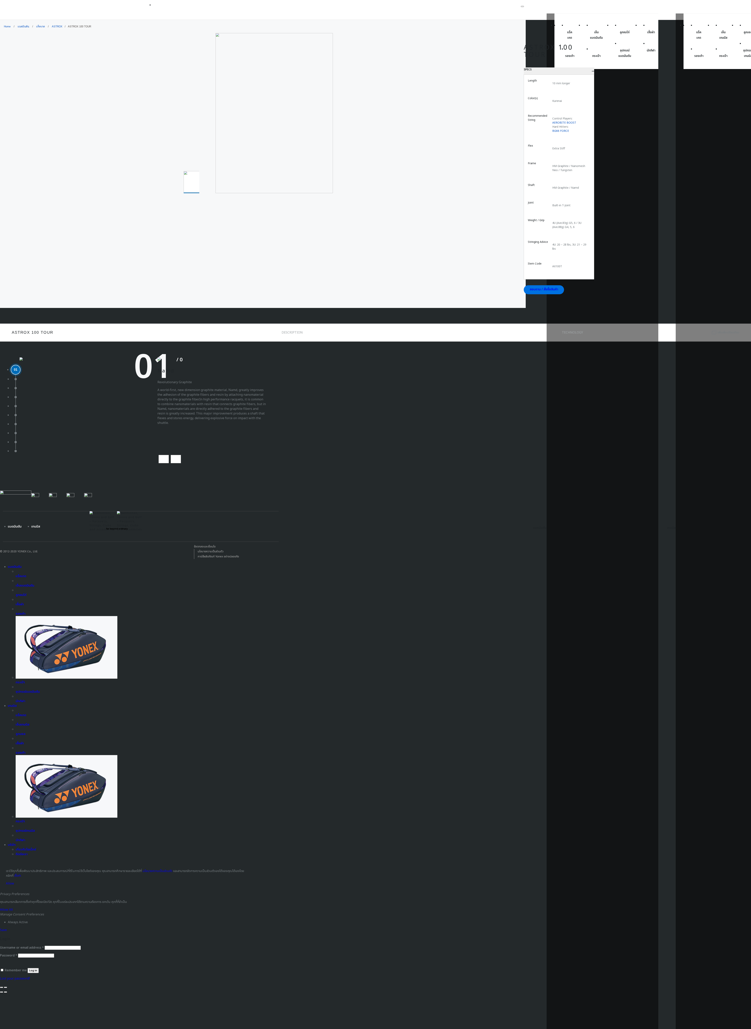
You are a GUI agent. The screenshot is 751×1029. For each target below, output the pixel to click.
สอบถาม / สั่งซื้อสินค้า (544, 289)
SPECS (528, 69)
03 (15, 388)
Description (292, 332)
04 (15, 397)
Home (7, 26)
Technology (572, 332)
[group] (192, 182)
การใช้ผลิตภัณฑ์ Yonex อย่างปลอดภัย (218, 556)
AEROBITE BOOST (564, 123)
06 (15, 415)
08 (15, 433)
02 (15, 379)
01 (15, 369)
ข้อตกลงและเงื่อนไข (205, 547)
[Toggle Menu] (522, 6)
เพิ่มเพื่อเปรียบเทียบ (728, 332)
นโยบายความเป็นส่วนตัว (211, 551)
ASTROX (57, 26)
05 (15, 406)
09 (15, 442)
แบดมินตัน (23, 26)
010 (15, 451)
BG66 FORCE (560, 131)
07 (15, 424)
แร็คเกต (40, 26)
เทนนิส (35, 526)
